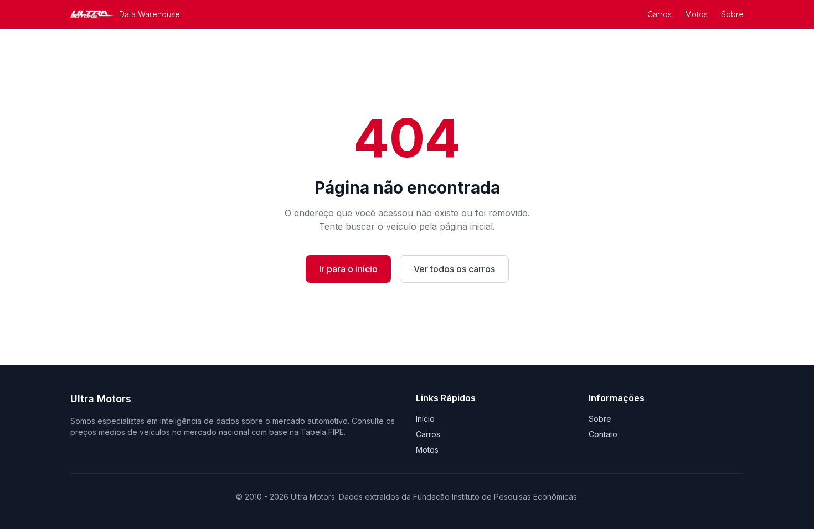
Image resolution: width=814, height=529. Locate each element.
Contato (603, 434)
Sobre (732, 14)
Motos (696, 14)
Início (425, 418)
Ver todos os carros (454, 268)
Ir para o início (348, 268)
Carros (659, 14)
